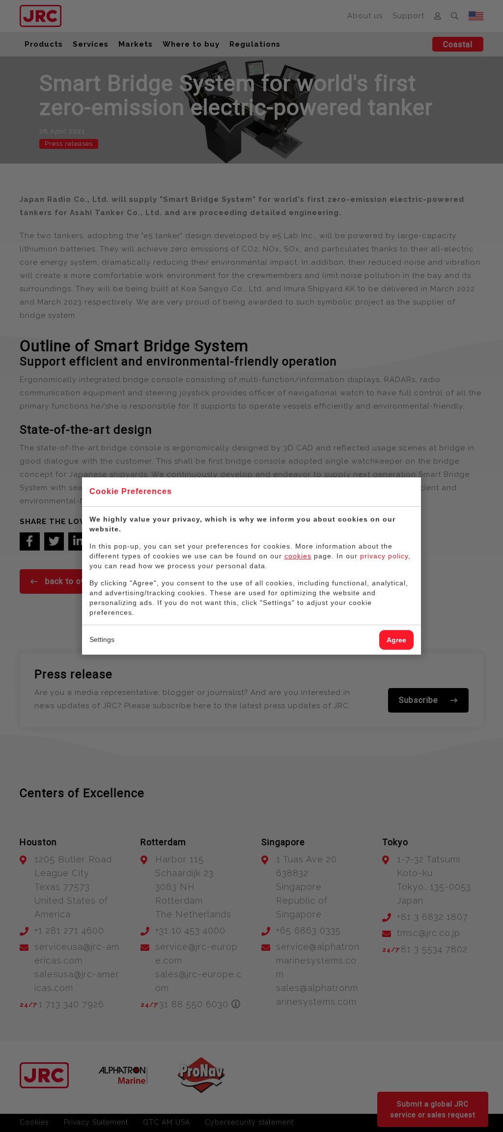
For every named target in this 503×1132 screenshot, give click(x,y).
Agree (396, 640)
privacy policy (384, 556)
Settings (101, 639)
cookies (297, 556)
